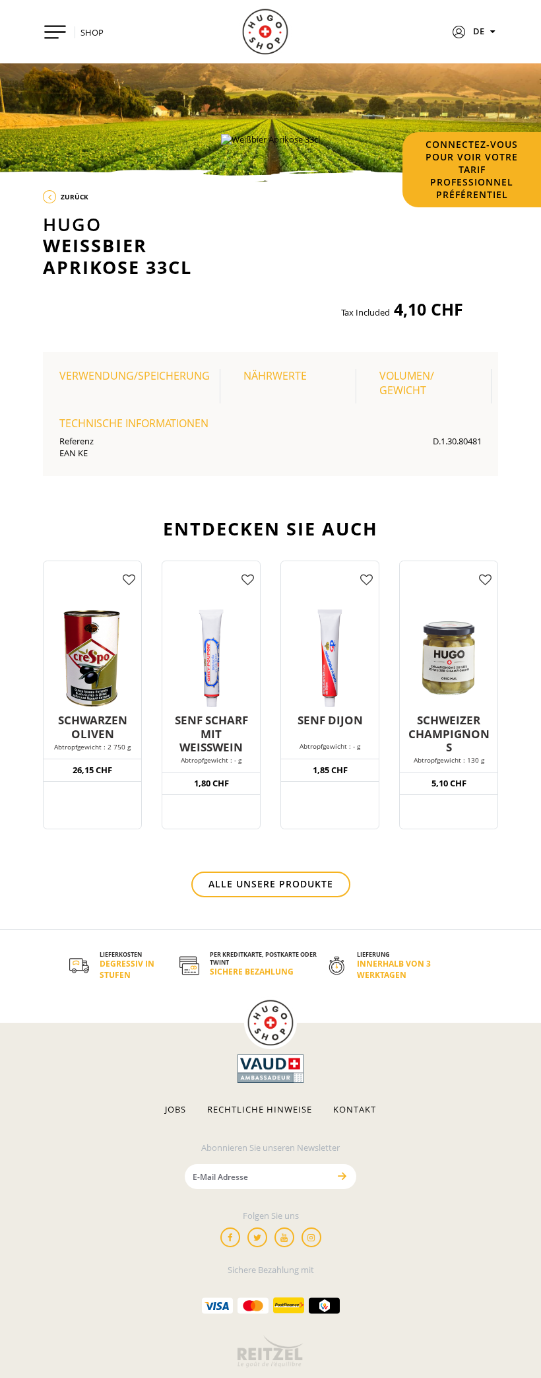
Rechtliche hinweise (259, 1109)
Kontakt (354, 1109)
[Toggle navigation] (55, 32)
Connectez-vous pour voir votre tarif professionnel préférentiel (472, 169)
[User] (459, 33)
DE (479, 31)
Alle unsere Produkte (270, 884)
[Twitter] (257, 1237)
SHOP (92, 32)
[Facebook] (230, 1237)
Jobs (175, 1109)
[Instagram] (311, 1237)
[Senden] (341, 1176)
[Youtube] (284, 1237)
